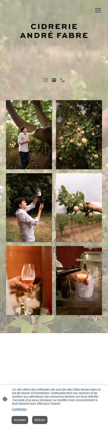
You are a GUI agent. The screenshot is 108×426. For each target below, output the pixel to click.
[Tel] (62, 80)
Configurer (19, 409)
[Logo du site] (54, 32)
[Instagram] (45, 80)
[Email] (54, 80)
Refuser (39, 420)
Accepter (20, 420)
